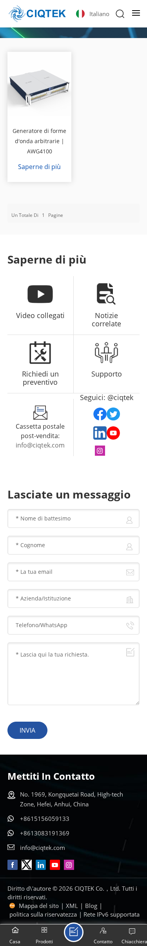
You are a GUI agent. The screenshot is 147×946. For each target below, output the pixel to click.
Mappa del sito (39, 906)
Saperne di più (39, 166)
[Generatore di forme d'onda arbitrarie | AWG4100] (39, 84)
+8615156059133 (44, 818)
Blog (91, 906)
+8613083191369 (44, 833)
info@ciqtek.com (40, 445)
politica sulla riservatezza (43, 914)
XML (72, 906)
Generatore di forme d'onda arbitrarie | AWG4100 (39, 141)
